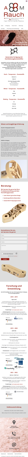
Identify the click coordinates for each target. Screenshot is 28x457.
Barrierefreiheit (18, 453)
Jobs (22, 28)
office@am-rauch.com (14, 448)
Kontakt (3, 28)
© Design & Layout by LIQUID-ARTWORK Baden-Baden (13, 456)
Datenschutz (10, 453)
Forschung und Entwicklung (13, 28)
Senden (5, 259)
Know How (14, 25)
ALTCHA (15, 256)
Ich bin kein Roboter (8, 254)
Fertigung (7, 25)
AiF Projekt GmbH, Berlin (17, 309)
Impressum (3, 453)
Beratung (21, 25)
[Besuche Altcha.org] (16, 254)
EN (26, 1)
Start (2, 25)
